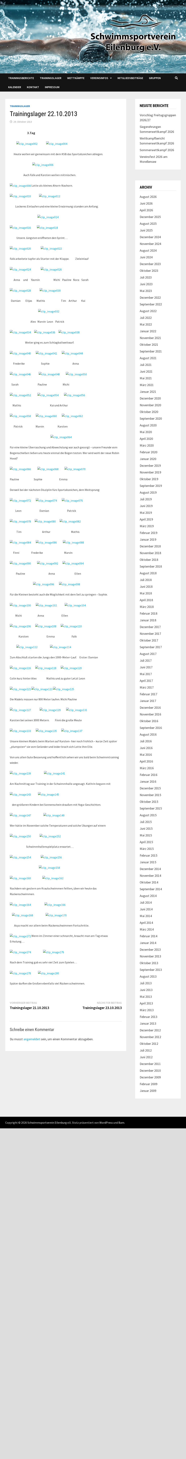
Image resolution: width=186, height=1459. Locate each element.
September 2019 (151, 486)
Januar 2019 (148, 539)
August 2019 (148, 492)
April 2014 (146, 923)
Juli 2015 (146, 822)
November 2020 (150, 405)
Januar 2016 (148, 781)
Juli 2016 (146, 741)
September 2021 (151, 351)
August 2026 (148, 197)
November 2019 (150, 472)
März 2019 (147, 526)
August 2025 (148, 223)
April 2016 (146, 761)
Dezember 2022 (150, 297)
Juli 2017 (146, 660)
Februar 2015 (148, 855)
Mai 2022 (146, 324)
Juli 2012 (146, 1050)
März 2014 (147, 929)
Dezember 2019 (150, 465)
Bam (121, 1122)
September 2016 (151, 728)
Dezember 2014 (150, 869)
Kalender (14, 87)
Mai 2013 (146, 996)
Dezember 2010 (150, 1070)
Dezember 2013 (150, 949)
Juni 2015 (146, 828)
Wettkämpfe (75, 78)
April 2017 (146, 681)
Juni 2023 (146, 284)
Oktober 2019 (149, 479)
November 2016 (150, 714)
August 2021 (148, 358)
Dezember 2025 (150, 217)
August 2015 (148, 815)
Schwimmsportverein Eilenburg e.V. (49, 1122)
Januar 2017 (148, 701)
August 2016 (148, 734)
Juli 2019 (146, 499)
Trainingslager (50, 78)
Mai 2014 (146, 916)
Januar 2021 (148, 392)
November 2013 (150, 956)
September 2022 (151, 304)
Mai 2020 (146, 432)
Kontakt (33, 87)
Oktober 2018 (149, 560)
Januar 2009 (148, 1091)
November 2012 (150, 1037)
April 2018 (146, 600)
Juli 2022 (146, 318)
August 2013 (148, 976)
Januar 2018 (148, 620)
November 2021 (150, 338)
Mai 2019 (146, 512)
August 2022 (148, 311)
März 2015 (147, 849)
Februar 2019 (148, 533)
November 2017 (150, 633)
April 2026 (146, 210)
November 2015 (150, 795)
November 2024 (150, 244)
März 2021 (147, 385)
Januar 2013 (148, 1023)
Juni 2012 (146, 1057)
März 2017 (147, 687)
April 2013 (146, 1003)
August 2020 (148, 425)
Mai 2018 (146, 593)
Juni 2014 (146, 909)
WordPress (106, 1122)
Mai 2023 (146, 291)
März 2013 (147, 1010)
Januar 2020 (148, 459)
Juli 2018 (146, 580)
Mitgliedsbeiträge (130, 78)
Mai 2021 (146, 378)
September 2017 (151, 647)
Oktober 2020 (149, 412)
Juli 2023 (146, 277)
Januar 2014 (148, 943)
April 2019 (146, 519)
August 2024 (148, 250)
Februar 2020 (148, 452)
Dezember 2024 (150, 237)
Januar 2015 (148, 862)
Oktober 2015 (149, 802)
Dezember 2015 (150, 788)
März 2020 (147, 445)
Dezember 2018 (150, 546)
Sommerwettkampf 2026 (157, 150)
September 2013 (151, 970)
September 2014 (151, 889)
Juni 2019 (146, 506)
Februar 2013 (148, 1017)
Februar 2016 (148, 775)
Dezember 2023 (150, 264)
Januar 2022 (148, 331)
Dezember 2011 (150, 1064)
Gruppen (155, 78)
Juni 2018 (146, 586)
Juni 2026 (146, 203)
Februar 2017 (148, 694)
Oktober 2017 (149, 640)
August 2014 (148, 896)
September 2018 (151, 566)
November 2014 (150, 875)
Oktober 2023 (149, 271)
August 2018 (148, 573)
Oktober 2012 (149, 1044)
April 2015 (146, 842)
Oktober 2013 (149, 963)
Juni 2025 (146, 230)
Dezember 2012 (150, 1030)
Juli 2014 (146, 902)
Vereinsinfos (99, 78)
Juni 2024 (146, 257)
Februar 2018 (148, 613)
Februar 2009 (148, 1084)
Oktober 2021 (149, 344)
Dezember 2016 (150, 707)
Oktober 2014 (149, 882)
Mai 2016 (146, 754)
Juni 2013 (146, 990)
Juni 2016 (146, 748)
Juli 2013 (146, 983)
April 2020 (146, 439)
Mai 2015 (146, 835)
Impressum (52, 87)
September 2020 (151, 418)
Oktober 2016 (149, 721)
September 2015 (151, 808)
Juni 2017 (146, 667)
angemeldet (31, 1039)
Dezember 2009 (150, 1077)
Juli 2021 (146, 365)
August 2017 (148, 654)
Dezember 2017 (150, 627)
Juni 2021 (146, 371)
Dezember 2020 (150, 398)
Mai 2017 (146, 674)
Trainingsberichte (21, 78)
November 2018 (150, 553)
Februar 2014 (148, 936)
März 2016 (147, 768)
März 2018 (147, 607)
